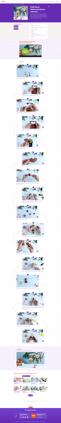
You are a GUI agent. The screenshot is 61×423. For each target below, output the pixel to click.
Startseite (14, 4)
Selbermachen (33, 1)
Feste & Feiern (37, 1)
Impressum (17, 421)
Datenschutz (21, 421)
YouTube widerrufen (42, 421)
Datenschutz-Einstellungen (35, 421)
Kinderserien (50, 1)
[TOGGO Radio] (56, 1)
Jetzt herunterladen (39, 417)
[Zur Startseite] (3, 2)
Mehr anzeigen (30, 395)
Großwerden (44, 1)
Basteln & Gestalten (21, 4)
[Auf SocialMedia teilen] (48, 6)
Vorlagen (15, 28)
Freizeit (41, 1)
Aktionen (47, 1)
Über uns (54, 1)
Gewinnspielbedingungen (28, 421)
